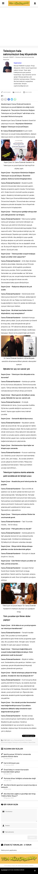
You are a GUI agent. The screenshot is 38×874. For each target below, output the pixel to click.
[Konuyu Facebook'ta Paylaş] (8, 99)
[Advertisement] (19, 26)
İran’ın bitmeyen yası (11, 763)
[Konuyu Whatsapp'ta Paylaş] (15, 99)
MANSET (11, 57)
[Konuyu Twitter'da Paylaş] (12, 99)
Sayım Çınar (18, 63)
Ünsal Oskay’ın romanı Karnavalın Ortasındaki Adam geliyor (15, 771)
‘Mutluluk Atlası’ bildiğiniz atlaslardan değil (20, 778)
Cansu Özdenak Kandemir (17, 740)
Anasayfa (5, 57)
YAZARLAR (18, 92)
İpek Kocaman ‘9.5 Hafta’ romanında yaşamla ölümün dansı (16, 755)
